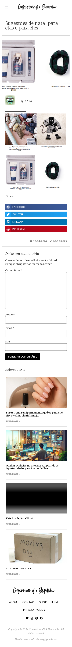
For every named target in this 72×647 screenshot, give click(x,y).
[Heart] (27, 618)
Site (7, 341)
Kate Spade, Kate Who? (19, 518)
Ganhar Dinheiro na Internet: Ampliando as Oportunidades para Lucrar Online (32, 467)
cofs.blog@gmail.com (46, 639)
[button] (6, 7)
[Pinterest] (36, 618)
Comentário (13, 270)
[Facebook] (41, 618)
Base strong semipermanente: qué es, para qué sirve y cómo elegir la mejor (34, 414)
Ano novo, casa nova (18, 568)
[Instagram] (32, 618)
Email (9, 328)
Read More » (13, 421)
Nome (10, 314)
